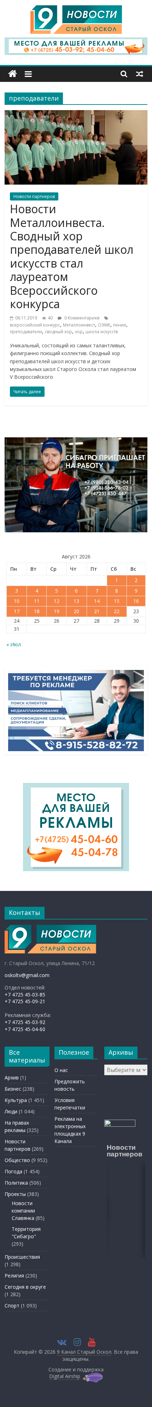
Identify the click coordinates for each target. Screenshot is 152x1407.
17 (16, 611)
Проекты (15, 1194)
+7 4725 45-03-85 (25, 994)
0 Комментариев (81, 318)
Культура (16, 1100)
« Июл (13, 644)
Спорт (12, 1305)
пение (119, 325)
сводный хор (58, 332)
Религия (14, 1275)
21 (97, 611)
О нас (61, 1070)
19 (56, 611)
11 (37, 601)
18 (37, 611)
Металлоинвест (79, 325)
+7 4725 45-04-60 (25, 1029)
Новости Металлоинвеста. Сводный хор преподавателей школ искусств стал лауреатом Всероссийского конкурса (71, 256)
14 (97, 601)
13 (76, 601)
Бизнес (13, 1088)
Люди (11, 1111)
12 (56, 601)
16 (136, 601)
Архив (12, 1077)
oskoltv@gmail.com (27, 975)
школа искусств (102, 332)
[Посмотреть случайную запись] (139, 73)
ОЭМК (104, 325)
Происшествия (22, 1256)
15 (116, 601)
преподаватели (26, 332)
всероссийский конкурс (35, 325)
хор (79, 332)
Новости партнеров (34, 196)
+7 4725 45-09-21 (25, 1001)
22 (116, 611)
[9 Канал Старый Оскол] (13, 74)
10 (16, 601)
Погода (13, 1171)
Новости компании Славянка (23, 1210)
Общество (17, 1160)
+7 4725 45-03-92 (25, 1022)
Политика (16, 1182)
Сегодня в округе (25, 1286)
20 (76, 611)
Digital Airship (64, 1376)
